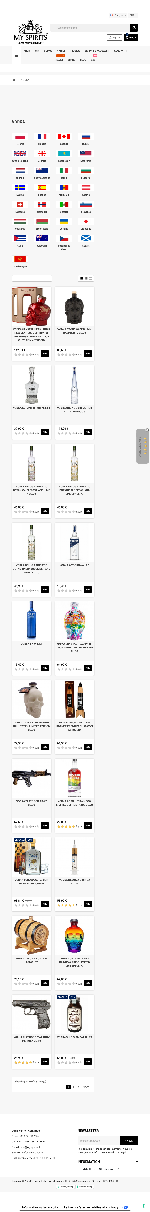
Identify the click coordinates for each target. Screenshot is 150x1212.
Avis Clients (139, 446)
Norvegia (42, 211)
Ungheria (20, 228)
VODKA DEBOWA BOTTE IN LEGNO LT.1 (32, 960)
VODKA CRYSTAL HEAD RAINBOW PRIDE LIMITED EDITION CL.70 (74, 962)
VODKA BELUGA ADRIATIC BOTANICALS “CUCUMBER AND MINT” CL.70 (31, 569)
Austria (86, 194)
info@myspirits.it (30, 1147)
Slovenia (86, 211)
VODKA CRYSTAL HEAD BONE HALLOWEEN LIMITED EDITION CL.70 (31, 726)
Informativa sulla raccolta (40, 1207)
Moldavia (64, 194)
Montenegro (20, 266)
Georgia (42, 160)
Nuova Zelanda (42, 177)
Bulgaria (86, 177)
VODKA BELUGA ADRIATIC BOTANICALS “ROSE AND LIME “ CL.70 (31, 490)
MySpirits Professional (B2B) (101, 1168)
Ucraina (64, 228)
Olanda (20, 177)
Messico (64, 211)
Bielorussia (42, 228)
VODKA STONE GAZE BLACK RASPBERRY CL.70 (74, 331)
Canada (64, 143)
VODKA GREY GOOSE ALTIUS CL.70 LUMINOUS (74, 409)
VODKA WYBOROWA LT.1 (74, 565)
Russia (86, 143)
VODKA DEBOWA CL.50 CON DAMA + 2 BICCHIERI (31, 881)
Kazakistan (64, 160)
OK (130, 1140)
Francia (42, 143)
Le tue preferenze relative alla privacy (91, 1207)
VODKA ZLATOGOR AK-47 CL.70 (31, 803)
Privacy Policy (66, 1186)
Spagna (42, 194)
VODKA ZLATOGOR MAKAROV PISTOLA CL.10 (32, 1039)
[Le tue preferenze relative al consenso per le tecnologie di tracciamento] (143, 1205)
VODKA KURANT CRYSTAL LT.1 (31, 407)
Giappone (86, 228)
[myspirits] (30, 31)
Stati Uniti (85, 160)
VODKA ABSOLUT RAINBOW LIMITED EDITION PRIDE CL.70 (74, 803)
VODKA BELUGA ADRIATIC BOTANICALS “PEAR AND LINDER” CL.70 (74, 490)
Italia (64, 177)
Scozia (86, 245)
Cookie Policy (85, 1186)
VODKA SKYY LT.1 (31, 643)
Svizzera (20, 211)
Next (87, 1087)
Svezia (20, 194)
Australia (42, 245)
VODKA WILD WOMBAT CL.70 (74, 1037)
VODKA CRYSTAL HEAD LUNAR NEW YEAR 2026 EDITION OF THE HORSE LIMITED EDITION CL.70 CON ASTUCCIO (31, 335)
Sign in (114, 37)
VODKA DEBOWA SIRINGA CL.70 (74, 881)
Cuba (20, 245)
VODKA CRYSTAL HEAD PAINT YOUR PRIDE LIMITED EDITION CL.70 (74, 647)
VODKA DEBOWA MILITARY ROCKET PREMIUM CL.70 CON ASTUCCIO (74, 726)
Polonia (20, 143)
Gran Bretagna (20, 160)
